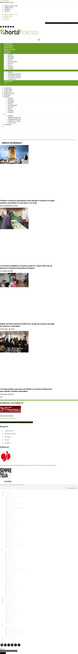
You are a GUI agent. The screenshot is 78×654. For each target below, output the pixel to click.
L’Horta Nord (9, 46)
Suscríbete (7, 9)
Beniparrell (12, 563)
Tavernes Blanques (15, 545)
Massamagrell (13, 526)
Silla (9, 591)
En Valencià (8, 81)
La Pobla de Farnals (15, 522)
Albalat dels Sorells (15, 497)
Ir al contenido (4, 1)
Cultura (10, 55)
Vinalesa (11, 547)
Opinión (10, 72)
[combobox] (8, 651)
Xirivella (11, 595)
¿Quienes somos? (8, 7)
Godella (10, 520)
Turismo (10, 68)
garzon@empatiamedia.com (8, 418)
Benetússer (12, 565)
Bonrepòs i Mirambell (16, 508)
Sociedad (11, 67)
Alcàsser (11, 556)
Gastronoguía (12, 62)
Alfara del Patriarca (15, 503)
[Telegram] (8, 27)
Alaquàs (11, 552)
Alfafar (10, 561)
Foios (10, 517)
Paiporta (11, 579)
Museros (11, 533)
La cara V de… (12, 79)
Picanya (11, 581)
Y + (5, 70)
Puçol (10, 538)
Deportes (11, 56)
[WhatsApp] (13, 27)
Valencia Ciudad (9, 49)
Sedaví (10, 588)
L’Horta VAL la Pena (14, 77)
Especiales (7, 51)
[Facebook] (1, 27)
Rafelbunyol (12, 540)
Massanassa (12, 575)
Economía (11, 58)
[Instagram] (3, 27)
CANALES (7, 602)
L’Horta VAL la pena (15, 634)
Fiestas (10, 60)
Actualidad (8, 44)
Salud (10, 65)
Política (10, 63)
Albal (10, 554)
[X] (11, 27)
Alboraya (11, 499)
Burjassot (11, 510)
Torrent (10, 593)
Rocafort (11, 542)
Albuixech (11, 501)
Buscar (6, 83)
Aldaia (10, 558)
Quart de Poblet (14, 586)
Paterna (11, 536)
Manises (11, 572)
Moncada (11, 531)
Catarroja (11, 568)
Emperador (12, 515)
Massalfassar (13, 524)
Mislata (10, 577)
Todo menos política (14, 76)
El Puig (10, 513)
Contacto (7, 11)
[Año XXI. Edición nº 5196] (10, 6)
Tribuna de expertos (14, 74)
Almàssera (12, 506)
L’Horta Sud (8, 48)
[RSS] (6, 27)
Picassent (11, 584)
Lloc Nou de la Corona (16, 570)
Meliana (11, 529)
